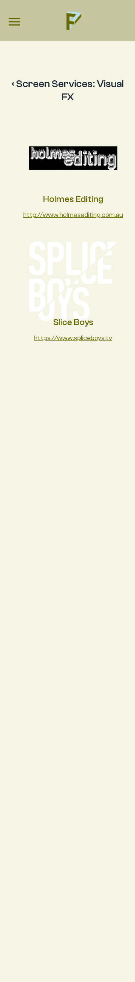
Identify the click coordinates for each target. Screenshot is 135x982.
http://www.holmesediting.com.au (73, 215)
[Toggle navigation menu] (14, 22)
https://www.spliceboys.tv (73, 338)
